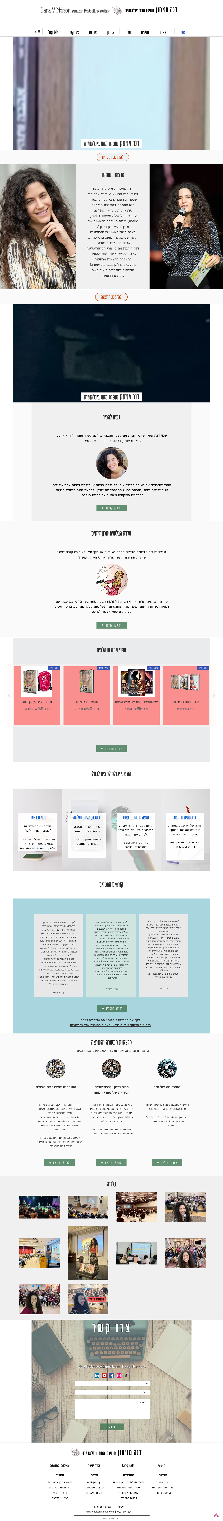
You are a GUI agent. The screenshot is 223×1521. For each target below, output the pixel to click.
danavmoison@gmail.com (100, 1511)
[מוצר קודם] (214, 695)
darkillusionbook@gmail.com (99, 1366)
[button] (38, 31)
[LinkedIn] (97, 1375)
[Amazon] (126, 1375)
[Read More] (37, 829)
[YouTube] (104, 1375)
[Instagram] (119, 1375)
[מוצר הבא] (9, 695)
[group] (111, 695)
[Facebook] (111, 1375)
